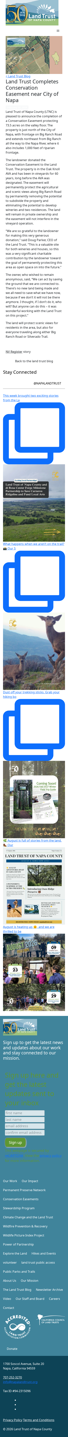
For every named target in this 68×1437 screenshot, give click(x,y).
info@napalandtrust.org (20, 1382)
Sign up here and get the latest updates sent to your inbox (32, 1088)
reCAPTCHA (14, 1155)
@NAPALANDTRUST (47, 383)
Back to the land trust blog (34, 361)
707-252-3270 (12, 1377)
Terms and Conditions (38, 1420)
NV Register (14, 352)
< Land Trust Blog (18, 76)
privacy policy (51, 1155)
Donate (12, 1349)
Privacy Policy (12, 1420)
